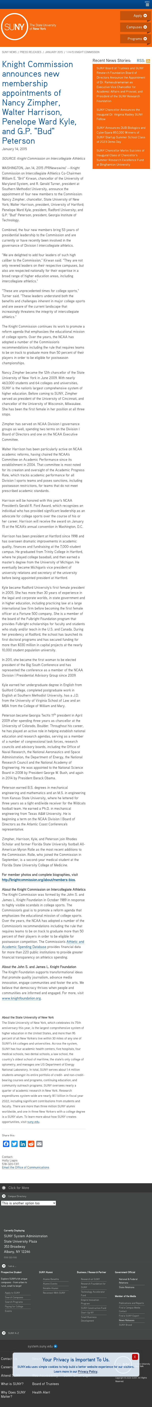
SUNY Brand (125, 1324)
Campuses (134, 27)
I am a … (12, 1266)
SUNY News (9, 52)
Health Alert (41, 1392)
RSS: (141, 60)
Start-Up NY (87, 1312)
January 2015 (54, 52)
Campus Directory (17, 1196)
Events (8, 1310)
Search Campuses (14, 1297)
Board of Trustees (45, 1384)
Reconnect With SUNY (54, 1292)
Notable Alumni (50, 1288)
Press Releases (30, 52)
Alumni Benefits (51, 1279)
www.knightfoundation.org (21, 998)
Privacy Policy (87, 1371)
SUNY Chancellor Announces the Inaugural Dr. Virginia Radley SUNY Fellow (120, 114)
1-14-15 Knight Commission (82, 52)
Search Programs (14, 1301)
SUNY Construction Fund (93, 1307)
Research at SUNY (90, 1279)
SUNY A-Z (13, 1333)
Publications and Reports (131, 1303)
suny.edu (33, 1122)
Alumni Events (50, 1283)
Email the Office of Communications (25, 1167)
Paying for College (14, 1306)
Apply (138, 15)
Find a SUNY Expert (129, 1315)
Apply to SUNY (12, 1292)
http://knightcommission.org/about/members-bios (38, 880)
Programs (135, 39)
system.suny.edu (41, 1346)
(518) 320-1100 (10, 1257)
